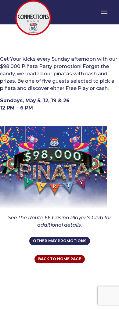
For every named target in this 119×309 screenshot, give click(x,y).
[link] (33, 18)
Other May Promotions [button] (59, 241)
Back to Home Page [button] (59, 259)
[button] (104, 15)
